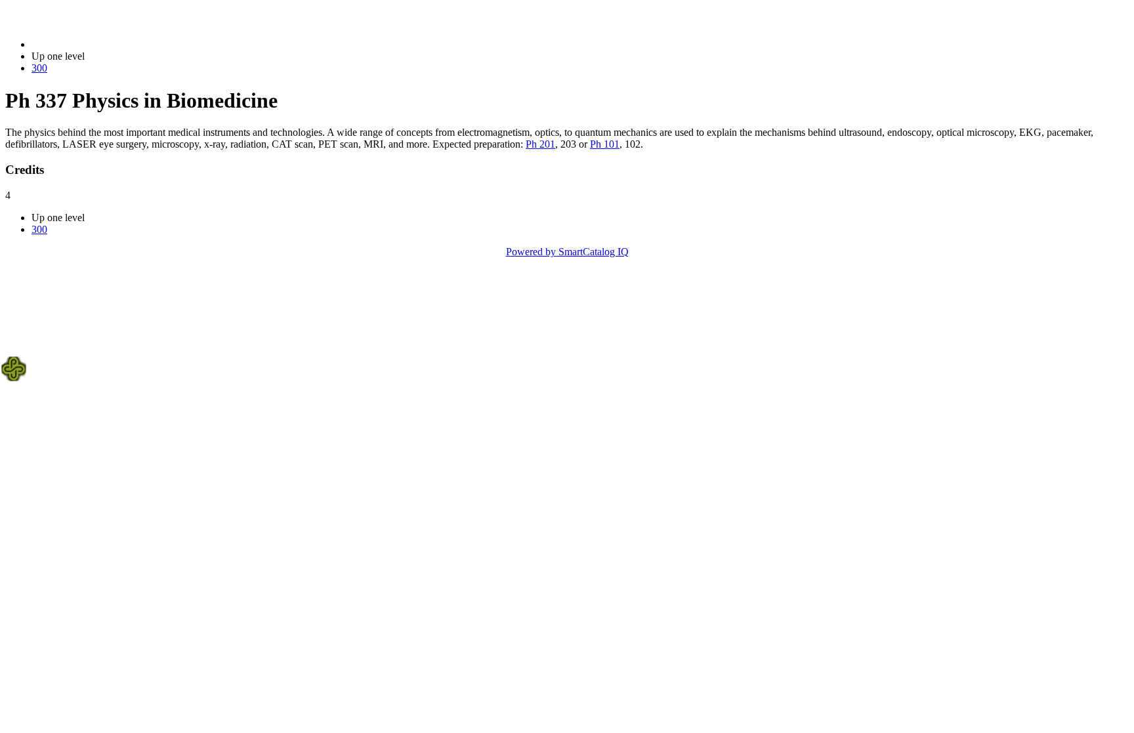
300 (39, 67)
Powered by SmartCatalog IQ (567, 251)
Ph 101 (605, 144)
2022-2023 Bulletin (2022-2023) (99, 44)
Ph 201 (540, 144)
